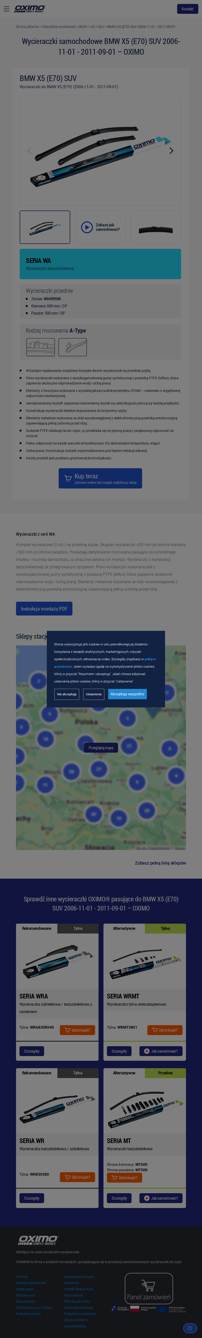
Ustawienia (93, 694)
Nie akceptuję (66, 694)
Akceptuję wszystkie (127, 694)
